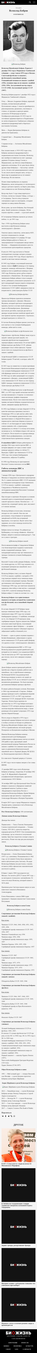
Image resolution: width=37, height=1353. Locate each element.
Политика (18, 1346)
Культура (29, 1346)
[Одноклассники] (5, 1116)
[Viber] (11, 1116)
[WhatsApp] (14, 1116)
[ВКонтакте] (3, 1116)
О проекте (26, 1349)
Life (16, 1349)
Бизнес (6, 1346)
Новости (24, 1342)
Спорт (8, 1349)
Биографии (18, 8)
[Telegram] (8, 1116)
